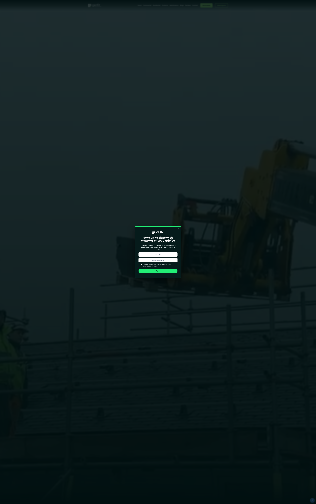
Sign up (158, 271)
